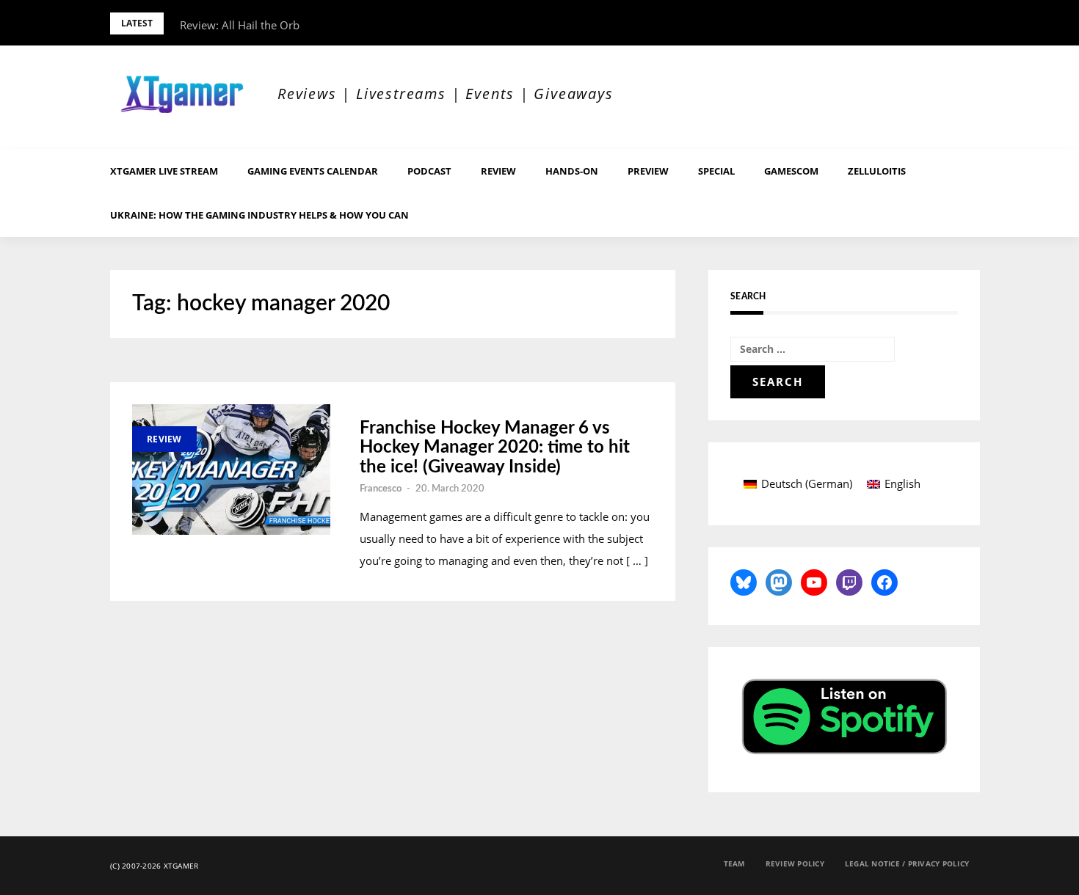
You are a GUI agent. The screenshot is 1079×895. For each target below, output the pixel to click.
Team (734, 863)
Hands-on (571, 171)
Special (716, 171)
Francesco (381, 489)
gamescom (791, 171)
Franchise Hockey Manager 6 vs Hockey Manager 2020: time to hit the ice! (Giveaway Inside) (495, 448)
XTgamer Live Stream (164, 171)
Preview (648, 171)
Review (498, 171)
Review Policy (795, 863)
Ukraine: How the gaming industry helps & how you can (259, 215)
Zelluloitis (877, 171)
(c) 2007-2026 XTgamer (154, 866)
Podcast (429, 171)
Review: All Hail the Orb (239, 25)
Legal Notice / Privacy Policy (907, 863)
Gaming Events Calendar (312, 171)
